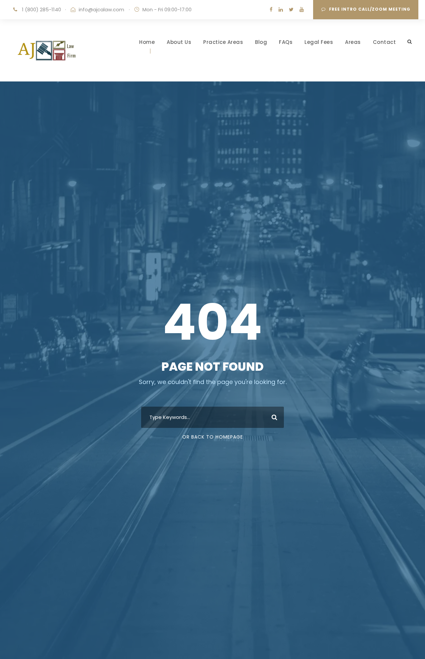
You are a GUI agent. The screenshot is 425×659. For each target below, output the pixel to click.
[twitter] (291, 9)
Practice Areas (223, 42)
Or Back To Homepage (212, 437)
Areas (353, 42)
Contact (384, 42)
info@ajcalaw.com (101, 9)
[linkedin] (281, 9)
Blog (261, 42)
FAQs (286, 42)
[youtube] (301, 9)
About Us (179, 42)
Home (147, 42)
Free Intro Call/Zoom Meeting (369, 9)
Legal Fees (318, 42)
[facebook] (271, 9)
